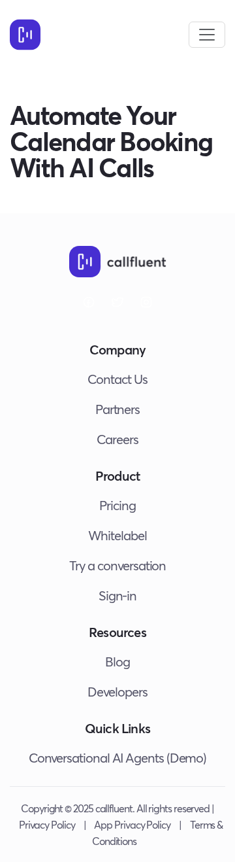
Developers (117, 691)
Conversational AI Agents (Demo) (118, 758)
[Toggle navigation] (207, 35)
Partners (117, 409)
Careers (117, 439)
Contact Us (117, 379)
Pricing (117, 505)
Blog (117, 661)
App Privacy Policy (132, 824)
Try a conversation (117, 565)
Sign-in (117, 595)
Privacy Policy (47, 824)
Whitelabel (117, 535)
